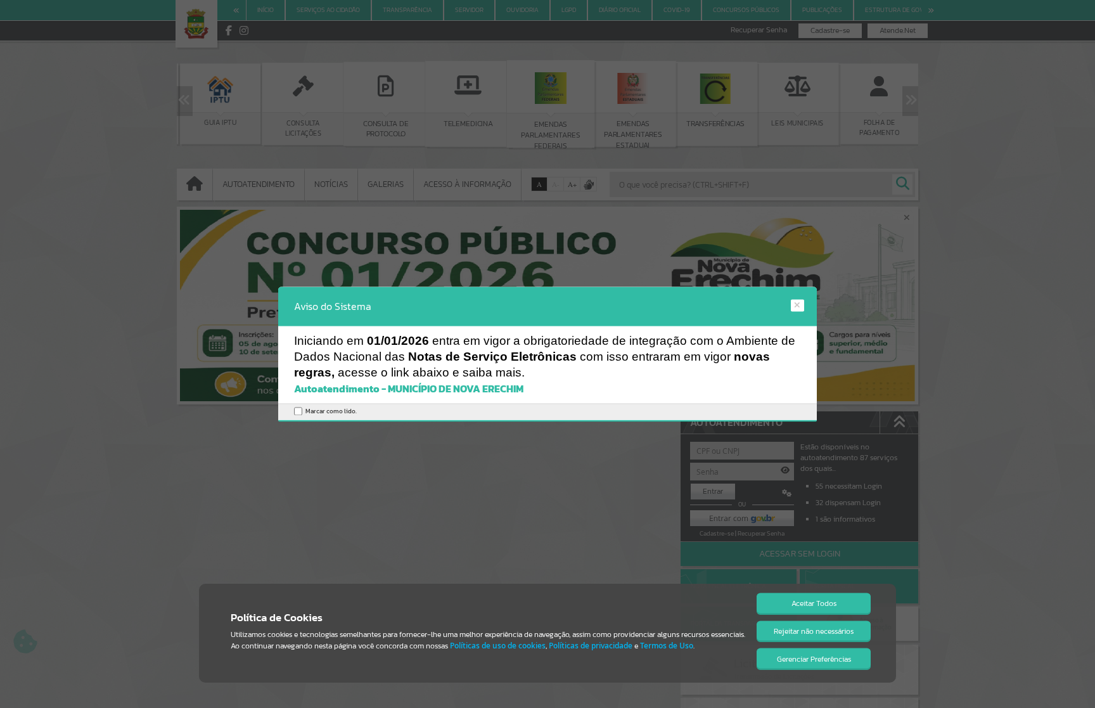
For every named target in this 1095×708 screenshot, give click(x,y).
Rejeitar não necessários (814, 631)
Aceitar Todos (813, 603)
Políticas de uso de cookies (498, 645)
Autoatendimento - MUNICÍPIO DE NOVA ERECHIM (408, 389)
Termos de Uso (666, 645)
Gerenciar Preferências (814, 659)
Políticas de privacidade (590, 645)
